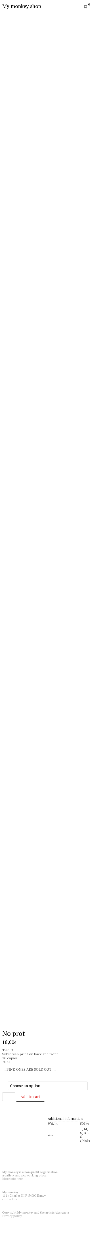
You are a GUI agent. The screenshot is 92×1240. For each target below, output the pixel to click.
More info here (12, 1178)
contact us (9, 1199)
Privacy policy (12, 1216)
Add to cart (30, 1096)
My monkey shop (21, 6)
